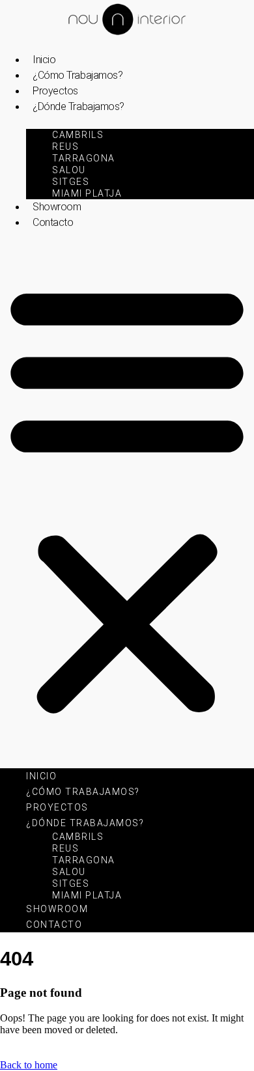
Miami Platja (87, 193)
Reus (65, 146)
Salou (69, 170)
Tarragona (83, 158)
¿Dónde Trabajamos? (78, 106)
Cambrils (78, 135)
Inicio (44, 59)
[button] (127, 497)
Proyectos (55, 91)
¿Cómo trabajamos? (77, 75)
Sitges (70, 181)
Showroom (57, 207)
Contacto (53, 222)
